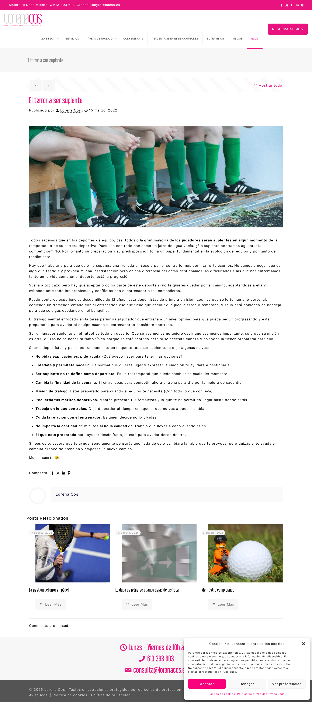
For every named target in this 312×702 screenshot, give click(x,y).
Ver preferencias (286, 684)
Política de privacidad (252, 693)
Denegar (247, 684)
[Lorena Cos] (23, 19)
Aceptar (207, 684)
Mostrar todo (269, 85)
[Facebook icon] (281, 5)
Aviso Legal (277, 693)
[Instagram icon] (302, 5)
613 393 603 (64, 5)
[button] (303, 644)
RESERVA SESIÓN (288, 29)
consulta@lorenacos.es (100, 5)
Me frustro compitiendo (218, 589)
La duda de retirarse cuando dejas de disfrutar (147, 589)
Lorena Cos (70, 110)
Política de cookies (221, 693)
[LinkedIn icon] (297, 5)
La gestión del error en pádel (49, 589)
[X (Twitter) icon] (286, 5)
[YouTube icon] (292, 5)
